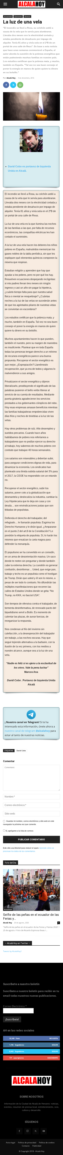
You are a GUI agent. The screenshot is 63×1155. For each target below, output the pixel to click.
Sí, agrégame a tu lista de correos (19, 831)
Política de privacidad (27, 1142)
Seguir (55, 1045)
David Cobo (21, 750)
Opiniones (18, 16)
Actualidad (8, 16)
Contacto (26, 1145)
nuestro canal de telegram (27, 731)
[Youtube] (44, 1131)
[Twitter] (13, 85)
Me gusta (53, 1038)
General (27, 16)
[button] (5, 4)
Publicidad (36, 1145)
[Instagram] (27, 1131)
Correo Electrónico (15, 1006)
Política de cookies (47, 1142)
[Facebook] (6, 85)
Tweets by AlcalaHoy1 (12, 951)
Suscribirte (52, 1058)
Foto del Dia (10, 862)
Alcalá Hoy (11, 78)
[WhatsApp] (20, 85)
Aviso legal (10, 1142)
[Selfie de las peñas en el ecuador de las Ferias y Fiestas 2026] (31, 890)
